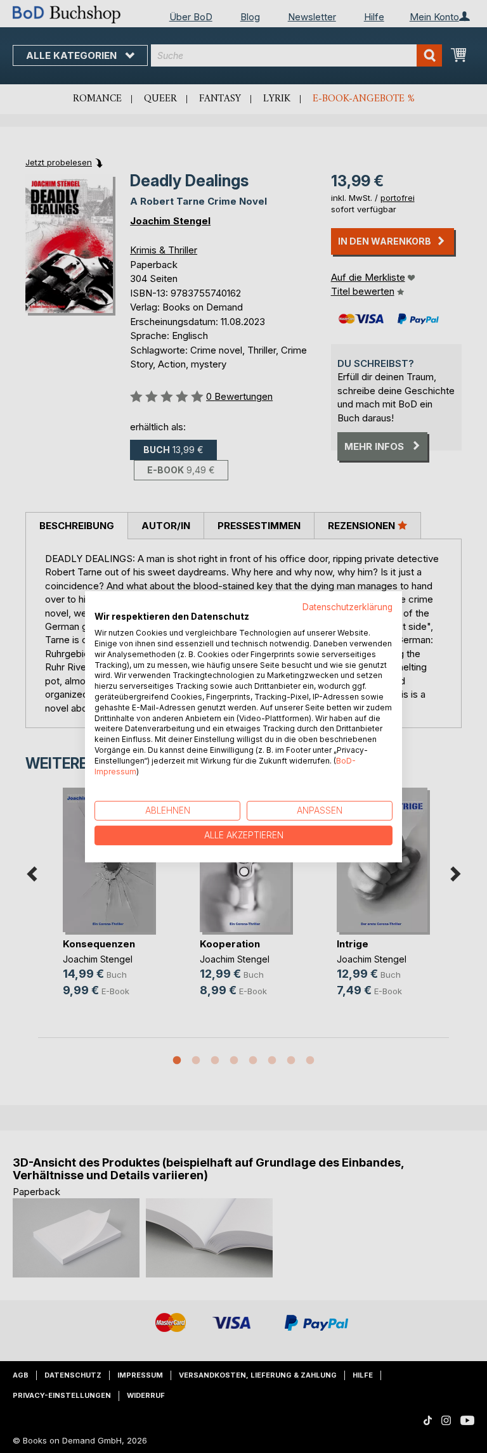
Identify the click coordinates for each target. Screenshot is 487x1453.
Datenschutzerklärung (347, 606)
